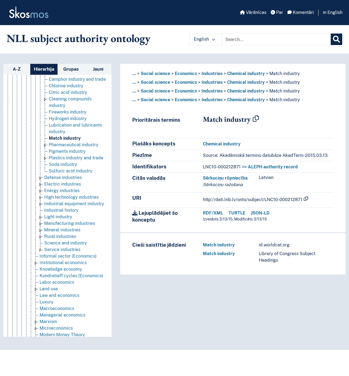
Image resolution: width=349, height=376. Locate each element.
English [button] (202, 39)
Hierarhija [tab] (44, 69)
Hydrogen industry (68, 118)
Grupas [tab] (71, 69)
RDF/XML (213, 213)
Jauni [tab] (98, 69)
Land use (49, 288)
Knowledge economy (61, 269)
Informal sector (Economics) (68, 256)
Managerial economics (62, 315)
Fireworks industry (67, 112)
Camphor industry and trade (77, 79)
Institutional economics (63, 262)
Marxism (48, 321)
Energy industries (62, 190)
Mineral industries (62, 229)
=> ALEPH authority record (270, 166)
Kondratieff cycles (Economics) (71, 275)
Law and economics (59, 295)
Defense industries (63, 177)
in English (332, 12)
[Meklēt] (336, 39)
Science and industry (65, 243)
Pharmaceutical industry (73, 144)
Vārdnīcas (255, 12)
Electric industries (62, 184)
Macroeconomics (57, 308)
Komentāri (303, 12)
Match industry (65, 138)
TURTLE (236, 213)
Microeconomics (56, 328)
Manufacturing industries (69, 223)
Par (279, 12)
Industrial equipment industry (74, 203)
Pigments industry (67, 151)
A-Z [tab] (17, 69)
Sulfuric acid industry (70, 171)
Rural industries (60, 236)
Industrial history (61, 210)
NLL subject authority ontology (78, 38)
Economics (186, 73)
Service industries (62, 249)
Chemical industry (246, 73)
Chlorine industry (66, 85)
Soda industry (63, 164)
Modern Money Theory (62, 334)
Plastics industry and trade (76, 157)
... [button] (134, 73)
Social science (155, 73)
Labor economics (57, 282)
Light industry (58, 216)
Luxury (46, 302)
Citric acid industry (68, 92)
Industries (211, 73)
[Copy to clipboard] (255, 119)
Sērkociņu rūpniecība (225, 178)
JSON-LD (260, 213)
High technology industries (71, 197)
